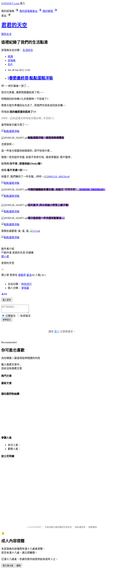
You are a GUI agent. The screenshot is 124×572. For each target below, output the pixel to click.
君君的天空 (14, 25)
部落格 (12, 60)
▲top (4, 293)
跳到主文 (6, 34)
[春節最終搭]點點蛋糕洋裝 (30, 78)
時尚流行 (26, 284)
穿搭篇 (25, 288)
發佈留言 (7, 319)
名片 (10, 64)
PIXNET (37, 527)
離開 (18, 565)
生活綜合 (28, 50)
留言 (29, 275)
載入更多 (7, 300)
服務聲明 (92, 527)
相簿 (10, 56)
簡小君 (5, 256)
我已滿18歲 (8, 565)
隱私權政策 (80, 527)
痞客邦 (22, 275)
